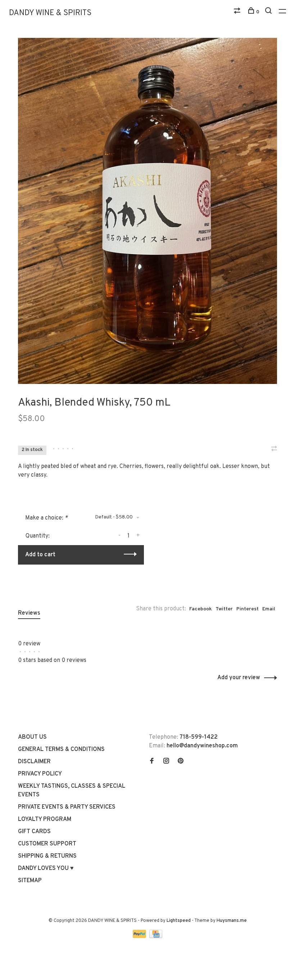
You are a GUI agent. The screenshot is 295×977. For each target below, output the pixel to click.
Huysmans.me (232, 921)
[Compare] (238, 12)
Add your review (238, 677)
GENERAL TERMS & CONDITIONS (61, 749)
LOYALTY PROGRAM (44, 819)
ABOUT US (32, 737)
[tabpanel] (147, 211)
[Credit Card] (155, 936)
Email (268, 609)
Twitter (224, 609)
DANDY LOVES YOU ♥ (46, 868)
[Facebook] (152, 761)
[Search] (269, 12)
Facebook (200, 609)
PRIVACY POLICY (40, 774)
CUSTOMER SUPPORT (47, 844)
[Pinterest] (180, 761)
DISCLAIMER (34, 761)
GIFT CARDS (34, 831)
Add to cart (40, 554)
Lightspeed (179, 921)
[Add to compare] (274, 449)
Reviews (29, 613)
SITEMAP (30, 880)
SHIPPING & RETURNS (47, 856)
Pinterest (247, 609)
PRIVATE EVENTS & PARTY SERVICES (66, 807)
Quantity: (38, 536)
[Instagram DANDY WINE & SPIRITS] (166, 761)
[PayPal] (140, 936)
